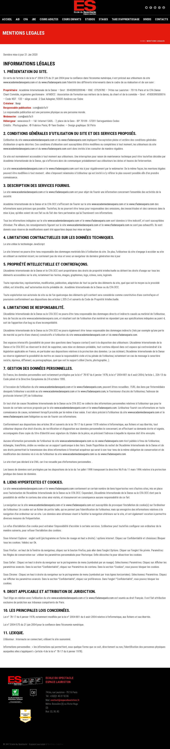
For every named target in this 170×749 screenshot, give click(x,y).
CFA (25, 19)
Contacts (161, 19)
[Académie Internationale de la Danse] (85, 7)
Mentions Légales (55, 744)
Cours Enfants (71, 19)
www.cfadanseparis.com (54, 82)
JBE (34, 19)
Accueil (7, 19)
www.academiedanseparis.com (19, 82)
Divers (147, 19)
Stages (103, 19)
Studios (90, 19)
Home (142, 41)
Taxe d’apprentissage (125, 19)
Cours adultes (49, 19)
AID (18, 19)
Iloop (18, 103)
